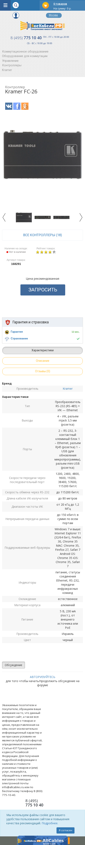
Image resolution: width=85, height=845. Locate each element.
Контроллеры (11, 65)
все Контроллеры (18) (42, 235)
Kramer (7, 70)
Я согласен (65, 830)
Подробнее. (50, 823)
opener (5, 5)
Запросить (42, 290)
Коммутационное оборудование (25, 51)
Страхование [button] (19, 338)
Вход (16, 15)
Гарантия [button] (17, 331)
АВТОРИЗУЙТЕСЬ (42, 677)
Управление (10, 61)
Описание (42, 360)
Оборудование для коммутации (24, 56)
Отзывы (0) (42, 371)
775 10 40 (26, 37)
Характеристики (43, 350)
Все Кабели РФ (42, 25)
